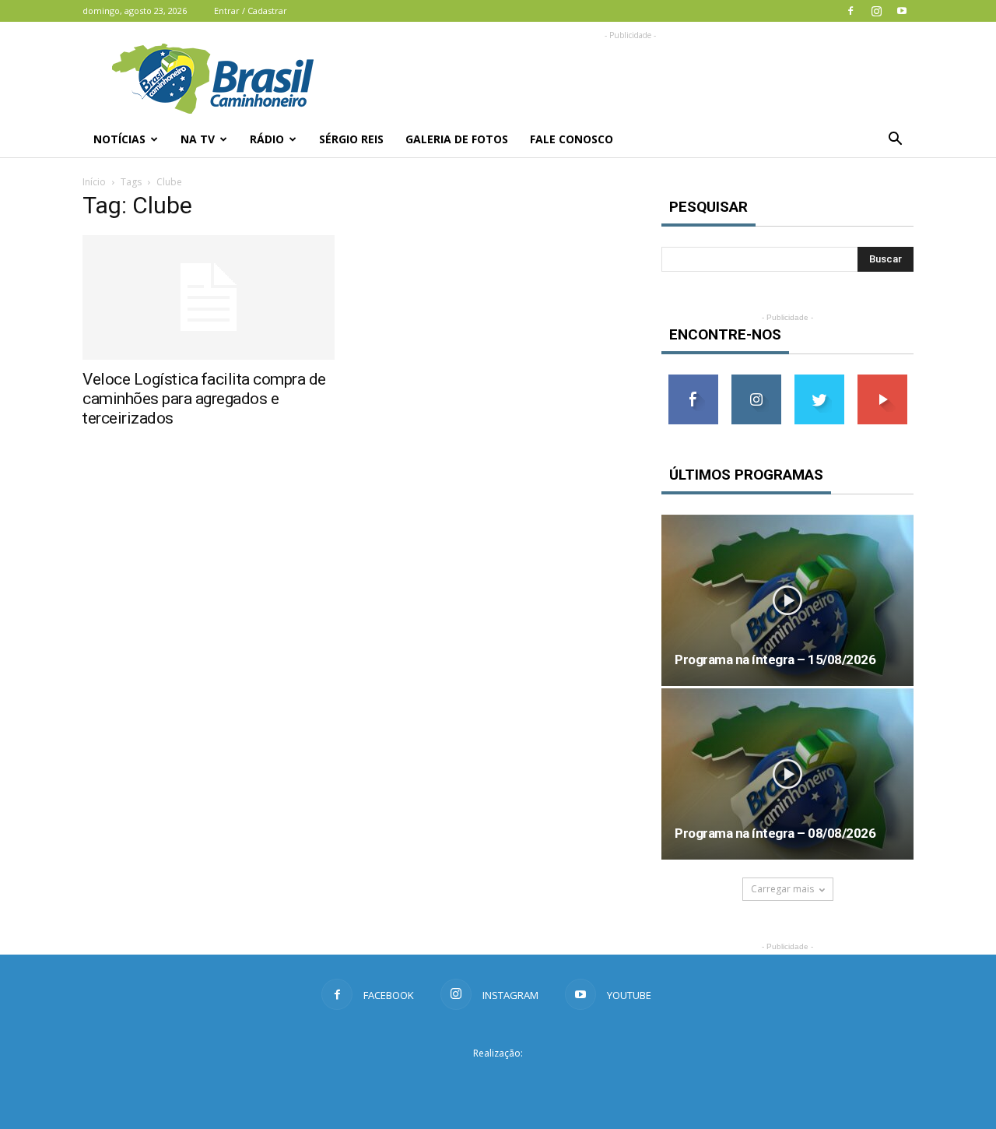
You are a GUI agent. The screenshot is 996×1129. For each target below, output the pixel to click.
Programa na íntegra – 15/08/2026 (775, 659)
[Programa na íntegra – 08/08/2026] (787, 774)
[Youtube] (902, 11)
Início (94, 181)
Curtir (693, 380)
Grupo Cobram (498, 1081)
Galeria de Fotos (456, 139)
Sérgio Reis (351, 139)
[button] (895, 139)
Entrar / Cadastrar (250, 10)
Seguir (756, 380)
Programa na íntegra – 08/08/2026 (775, 833)
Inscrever (882, 380)
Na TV (198, 139)
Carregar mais (782, 888)
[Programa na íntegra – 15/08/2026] (787, 600)
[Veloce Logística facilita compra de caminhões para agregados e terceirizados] (208, 297)
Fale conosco (571, 139)
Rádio (267, 139)
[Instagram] (876, 11)
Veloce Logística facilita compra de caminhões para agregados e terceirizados (204, 398)
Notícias (119, 139)
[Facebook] (850, 11)
